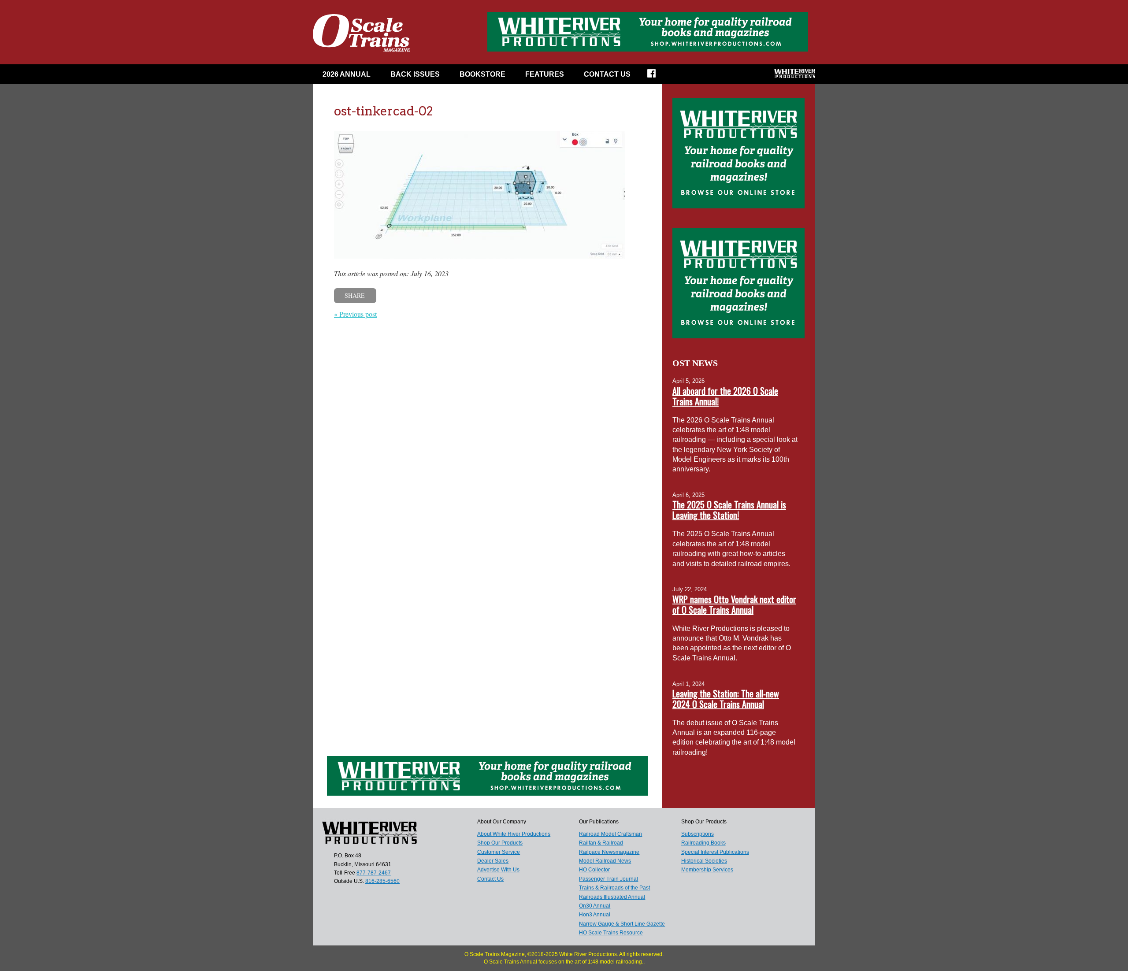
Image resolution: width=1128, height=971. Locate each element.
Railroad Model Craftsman (610, 834)
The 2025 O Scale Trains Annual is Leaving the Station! (729, 510)
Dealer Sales (492, 861)
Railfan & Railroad (601, 843)
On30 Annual (594, 906)
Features (544, 74)
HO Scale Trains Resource (611, 933)
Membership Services (707, 870)
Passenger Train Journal (608, 879)
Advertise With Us (498, 870)
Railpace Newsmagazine (609, 852)
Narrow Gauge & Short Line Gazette (622, 924)
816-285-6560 (382, 881)
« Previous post (355, 314)
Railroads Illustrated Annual (612, 897)
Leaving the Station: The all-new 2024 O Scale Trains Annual (725, 699)
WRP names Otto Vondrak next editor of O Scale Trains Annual (734, 604)
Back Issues (415, 74)
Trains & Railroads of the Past (614, 888)
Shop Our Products (500, 843)
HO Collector (594, 870)
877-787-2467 (373, 873)
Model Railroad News (605, 861)
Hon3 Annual (594, 915)
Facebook (657, 76)
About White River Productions (513, 834)
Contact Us (607, 74)
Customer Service (498, 852)
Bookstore (482, 74)
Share (355, 295)
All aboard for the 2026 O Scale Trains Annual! (725, 396)
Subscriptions (697, 834)
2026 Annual (347, 74)
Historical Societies (704, 861)
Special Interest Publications (715, 852)
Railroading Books (703, 843)
